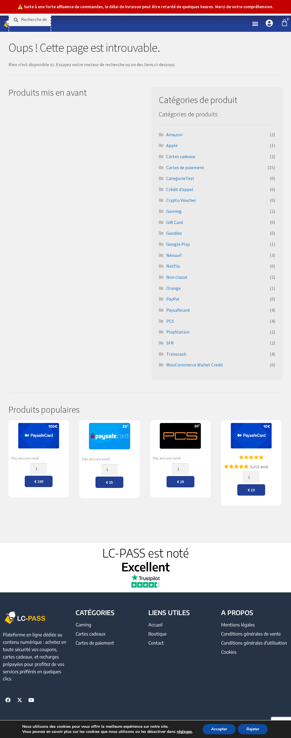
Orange (173, 288)
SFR (170, 343)
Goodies (174, 233)
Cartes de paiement (185, 167)
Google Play (178, 244)
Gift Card (174, 222)
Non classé (176, 277)
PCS (170, 321)
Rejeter (252, 729)
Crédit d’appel (179, 189)
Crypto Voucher (181, 200)
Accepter (219, 729)
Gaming (174, 211)
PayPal (172, 299)
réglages (184, 731)
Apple (172, 145)
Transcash (176, 354)
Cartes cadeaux (180, 156)
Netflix (173, 266)
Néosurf (174, 255)
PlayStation (178, 332)
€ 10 (251, 489)
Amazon (174, 134)
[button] (255, 23)
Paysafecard (178, 310)
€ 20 (180, 481)
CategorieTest (180, 178)
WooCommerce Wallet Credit (194, 365)
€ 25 (109, 482)
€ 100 (38, 481)
